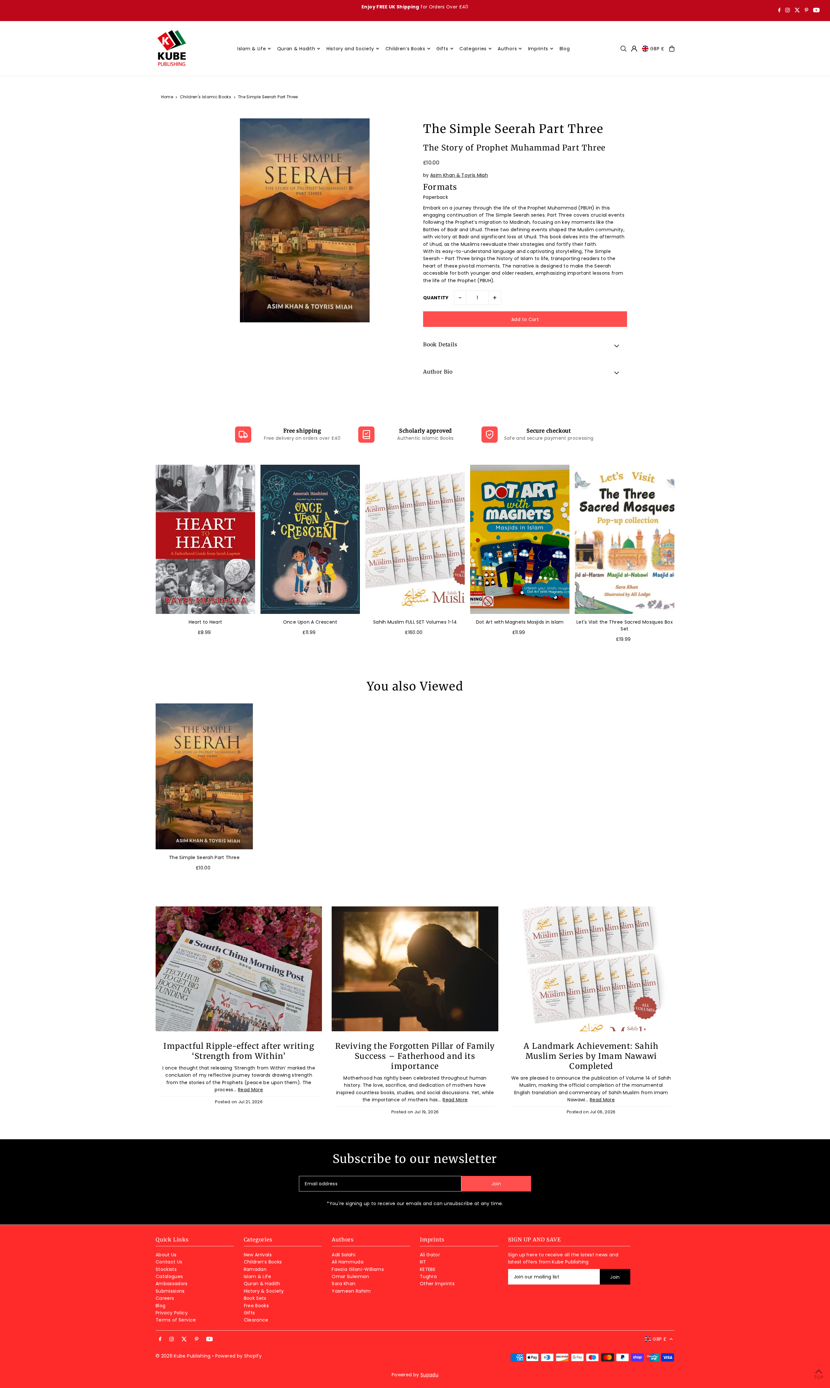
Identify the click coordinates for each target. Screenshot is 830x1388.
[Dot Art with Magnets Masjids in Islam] (520, 539)
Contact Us (169, 1262)
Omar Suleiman (350, 1276)
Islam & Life (257, 1276)
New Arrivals (258, 1254)
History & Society (264, 1291)
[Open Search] (623, 49)
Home (167, 97)
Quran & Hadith (262, 1283)
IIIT (423, 1262)
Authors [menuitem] (507, 48)
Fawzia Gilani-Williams (358, 1269)
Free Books (256, 1305)
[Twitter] (797, 10)
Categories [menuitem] (473, 48)
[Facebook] (779, 10)
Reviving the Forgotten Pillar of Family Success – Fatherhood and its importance (415, 1056)
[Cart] (671, 49)
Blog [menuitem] (565, 48)
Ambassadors (172, 1283)
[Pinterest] (806, 10)
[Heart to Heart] (205, 539)
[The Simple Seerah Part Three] (204, 776)
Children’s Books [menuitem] (405, 48)
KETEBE (427, 1269)
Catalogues (169, 1276)
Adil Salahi (343, 1254)
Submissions (170, 1291)
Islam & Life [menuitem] (251, 48)
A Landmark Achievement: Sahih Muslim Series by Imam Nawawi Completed (591, 1056)
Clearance (256, 1320)
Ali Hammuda (347, 1262)
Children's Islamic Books (205, 97)
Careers (165, 1298)
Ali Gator (430, 1254)
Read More (250, 1089)
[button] (525, 345)
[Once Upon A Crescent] (310, 539)
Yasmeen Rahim (351, 1291)
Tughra (428, 1276)
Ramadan (255, 1269)
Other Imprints (437, 1283)
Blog (160, 1305)
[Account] (634, 49)
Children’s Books (263, 1262)
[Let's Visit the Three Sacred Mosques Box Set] (624, 539)
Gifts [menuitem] (442, 48)
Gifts (249, 1313)
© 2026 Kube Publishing (183, 1356)
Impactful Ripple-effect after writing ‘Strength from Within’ (238, 1051)
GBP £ (657, 48)
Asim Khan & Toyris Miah (459, 175)
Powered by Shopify (238, 1356)
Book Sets (255, 1298)
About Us (166, 1254)
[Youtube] (816, 10)
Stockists (166, 1269)
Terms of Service (176, 1320)
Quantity (436, 297)
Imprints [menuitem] (538, 48)
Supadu (429, 1374)
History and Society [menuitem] (350, 48)
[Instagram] (787, 10)
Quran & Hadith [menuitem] (296, 48)
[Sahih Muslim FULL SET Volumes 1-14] (415, 539)
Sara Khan (343, 1283)
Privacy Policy (172, 1313)
